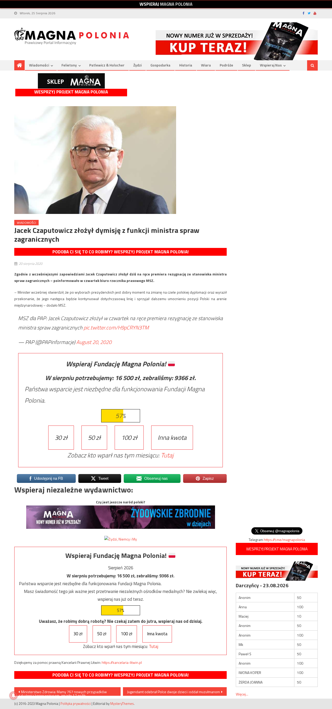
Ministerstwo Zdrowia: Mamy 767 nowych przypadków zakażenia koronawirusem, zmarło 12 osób (62, 692)
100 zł (129, 437)
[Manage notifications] (13, 695)
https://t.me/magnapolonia (284, 539)
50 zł (94, 437)
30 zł (61, 437)
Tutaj (167, 455)
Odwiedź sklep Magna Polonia (71, 81)
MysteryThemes (122, 703)
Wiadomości (39, 65)
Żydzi (137, 65)
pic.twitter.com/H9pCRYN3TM (116, 327)
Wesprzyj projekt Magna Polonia (71, 92)
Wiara (206, 65)
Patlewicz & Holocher (107, 65)
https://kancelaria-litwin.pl (122, 662)
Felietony (69, 65)
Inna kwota (172, 437)
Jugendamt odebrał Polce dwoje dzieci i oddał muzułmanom (173, 691)
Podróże (226, 65)
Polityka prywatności (75, 703)
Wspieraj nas (271, 65)
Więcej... (242, 694)
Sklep (246, 65)
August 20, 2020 (94, 342)
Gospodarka (160, 65)
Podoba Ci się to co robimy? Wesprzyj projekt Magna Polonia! (120, 251)
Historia (185, 65)
